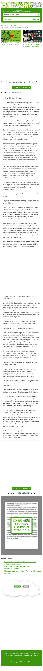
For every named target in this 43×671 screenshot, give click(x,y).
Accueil (3, 25)
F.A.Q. (6, 653)
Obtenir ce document (22, 88)
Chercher (35, 19)
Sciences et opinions (11, 569)
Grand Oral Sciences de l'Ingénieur (16, 566)
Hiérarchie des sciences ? (13, 564)
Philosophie (13, 25)
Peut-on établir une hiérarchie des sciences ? (20, 562)
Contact (13, 653)
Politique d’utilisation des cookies (26, 655)
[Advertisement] (21, 64)
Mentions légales (23, 653)
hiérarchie (17, 586)
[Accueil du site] (21, 4)
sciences (26, 586)
